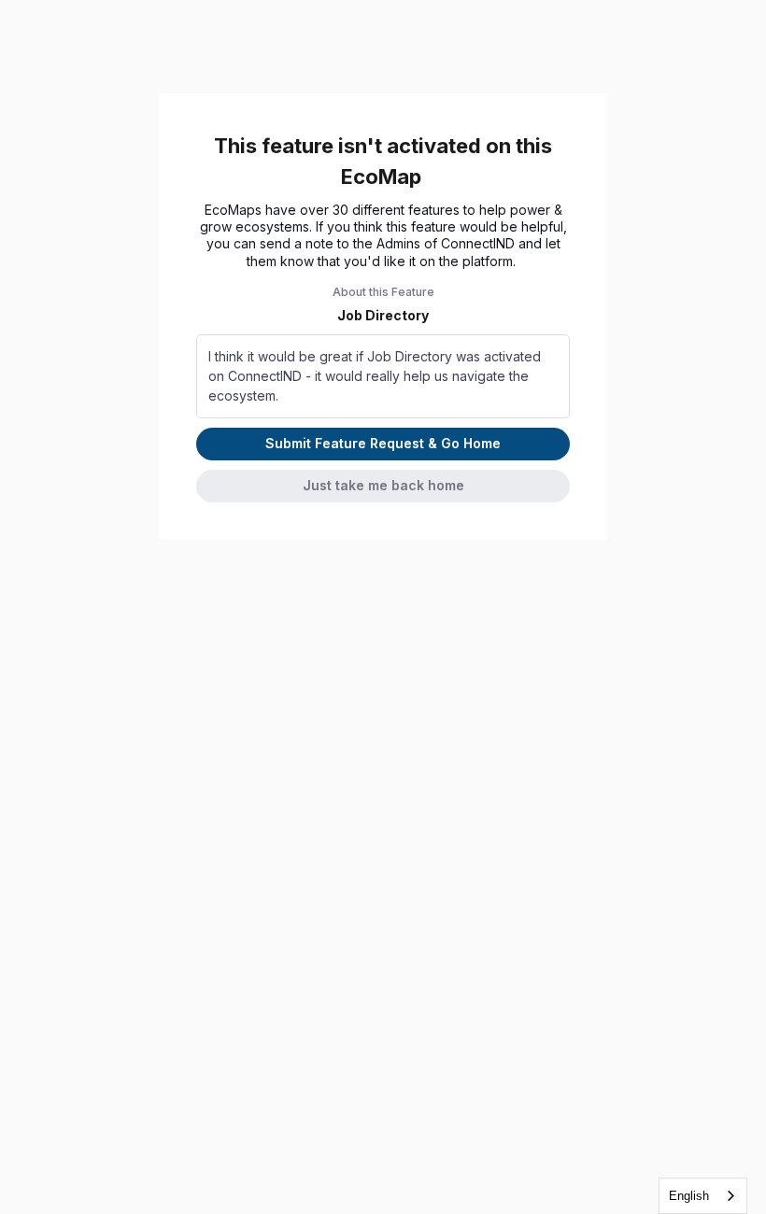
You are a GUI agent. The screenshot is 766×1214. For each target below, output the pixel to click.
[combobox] (703, 1196)
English (689, 1196)
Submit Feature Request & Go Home (383, 443)
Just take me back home (383, 485)
